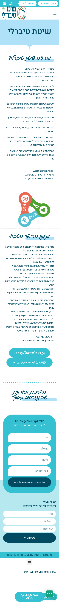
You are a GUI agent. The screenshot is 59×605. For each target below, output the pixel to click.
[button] (54, 13)
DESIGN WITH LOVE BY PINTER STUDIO (29, 555)
